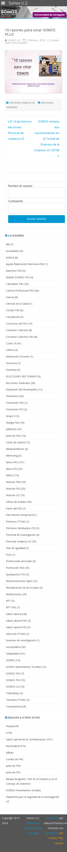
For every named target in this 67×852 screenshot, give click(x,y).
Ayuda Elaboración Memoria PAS (25, 264)
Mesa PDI (11, 469)
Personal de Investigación (21, 534)
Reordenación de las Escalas (22, 587)
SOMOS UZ (14, 40)
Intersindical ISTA (16, 746)
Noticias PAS (13, 482)
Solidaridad (12, 653)
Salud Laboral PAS (16, 620)
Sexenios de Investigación (21, 640)
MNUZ (10, 475)
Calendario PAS (15, 284)
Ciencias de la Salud (17, 303)
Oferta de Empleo (16, 501)
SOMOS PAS (13, 673)
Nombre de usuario (20, 186)
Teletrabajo (12, 693)
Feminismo (12, 396)
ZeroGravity (52, 818)
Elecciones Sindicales (18, 383)
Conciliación (13, 317)
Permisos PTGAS (16, 521)
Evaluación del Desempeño (21, 389)
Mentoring (12, 455)
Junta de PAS (13, 435)
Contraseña (15, 201)
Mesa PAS (12, 462)
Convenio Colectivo (17, 330)
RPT (8, 600)
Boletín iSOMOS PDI (17, 277)
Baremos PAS (14, 270)
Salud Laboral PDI (16, 627)
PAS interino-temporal (18, 515)
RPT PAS (11, 607)
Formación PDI (14, 409)
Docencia (11, 363)
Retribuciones (14, 594)
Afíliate (10, 752)
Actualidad (12, 251)
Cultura (10, 350)
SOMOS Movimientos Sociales (23, 667)
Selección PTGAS (16, 634)
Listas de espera (15, 442)
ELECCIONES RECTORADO (21, 376)
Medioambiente (15, 449)
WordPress (52, 833)
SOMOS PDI (13, 680)
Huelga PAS (12, 422)
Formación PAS (15, 402)
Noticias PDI (13, 488)
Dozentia (11, 369)
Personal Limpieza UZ (22, 102)
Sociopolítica (13, 647)
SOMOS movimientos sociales (23, 790)
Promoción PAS (15, 567)
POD (8, 554)
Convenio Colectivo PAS (20, 336)
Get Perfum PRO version (56, 838)
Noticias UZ (12, 495)
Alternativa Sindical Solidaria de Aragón (33, 828)
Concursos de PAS (16, 323)
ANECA (10, 257)
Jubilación (11, 429)
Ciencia (10, 297)
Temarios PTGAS (16, 699)
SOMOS (10, 660)
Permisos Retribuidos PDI (21, 528)
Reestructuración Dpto (19, 581)
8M (8, 244)
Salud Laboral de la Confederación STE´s (29, 739)
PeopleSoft (12, 726)
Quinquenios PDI (15, 574)
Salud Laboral (14, 614)
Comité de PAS (14, 759)
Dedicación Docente (17, 356)
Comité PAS (13, 310)
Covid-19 (11, 343)
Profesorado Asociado (19, 561)
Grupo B (11, 416)
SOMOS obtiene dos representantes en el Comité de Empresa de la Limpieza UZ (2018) (46, 136)
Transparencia (14, 706)
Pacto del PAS (14, 508)
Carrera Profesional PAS (20, 290)
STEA (9, 732)
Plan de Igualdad (15, 548)
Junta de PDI (13, 772)
